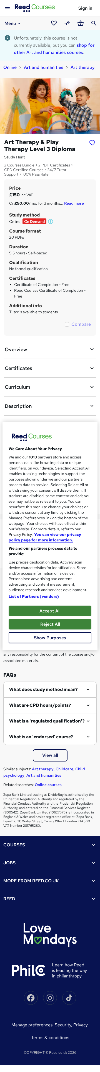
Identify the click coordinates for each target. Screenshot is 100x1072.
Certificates (18, 368)
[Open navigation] (7, 7)
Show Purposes (50, 637)
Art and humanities (43, 67)
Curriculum (17, 387)
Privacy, (81, 1025)
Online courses (48, 784)
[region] (50, 536)
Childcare (64, 768)
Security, (64, 1025)
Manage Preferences (31, 1025)
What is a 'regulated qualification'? (47, 721)
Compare (81, 324)
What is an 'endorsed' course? (41, 737)
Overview (16, 349)
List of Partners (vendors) (34, 596)
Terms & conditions (50, 1037)
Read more (74, 203)
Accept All (50, 611)
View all (50, 755)
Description (18, 406)
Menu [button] (10, 23)
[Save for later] (92, 142)
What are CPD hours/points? (40, 705)
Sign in (85, 8)
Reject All (50, 624)
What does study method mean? (43, 689)
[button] (51, 221)
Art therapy (83, 67)
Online (10, 67)
